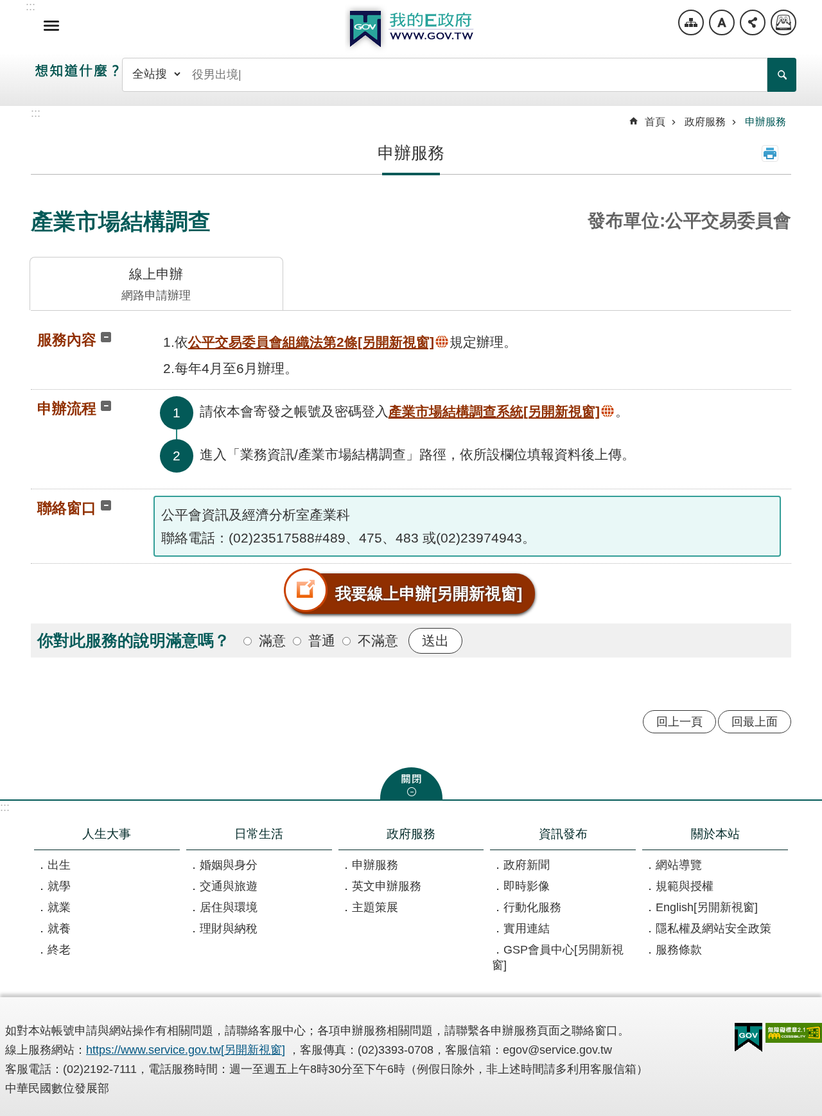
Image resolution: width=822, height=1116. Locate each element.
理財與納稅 (229, 928)
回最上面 (754, 721)
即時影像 (526, 886)
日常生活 (258, 833)
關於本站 (715, 833)
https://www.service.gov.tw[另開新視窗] (185, 1049)
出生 (59, 865)
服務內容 (66, 339)
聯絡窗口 (66, 508)
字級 (722, 22)
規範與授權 (684, 886)
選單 (51, 25)
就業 (59, 907)
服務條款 (679, 949)
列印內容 (770, 153)
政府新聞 (526, 865)
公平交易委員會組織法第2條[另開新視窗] (311, 342)
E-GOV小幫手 (783, 22)
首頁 (655, 121)
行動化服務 (532, 907)
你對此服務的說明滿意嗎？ (133, 640)
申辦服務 (765, 121)
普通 (321, 640)
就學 (59, 886)
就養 (59, 928)
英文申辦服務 (386, 886)
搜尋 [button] (781, 75)
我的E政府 (411, 29)
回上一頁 (679, 721)
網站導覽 (691, 22)
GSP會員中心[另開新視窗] (558, 957)
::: (5, 807)
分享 (752, 22)
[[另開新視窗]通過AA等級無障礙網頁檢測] (793, 1033)
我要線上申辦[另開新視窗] (428, 593)
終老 (59, 949)
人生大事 (106, 833)
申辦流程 (66, 408)
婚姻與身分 (229, 865)
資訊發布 (563, 833)
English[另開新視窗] (707, 907)
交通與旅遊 (229, 886)
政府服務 (705, 121)
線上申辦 (156, 284)
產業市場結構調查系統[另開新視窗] (494, 411)
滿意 (272, 640)
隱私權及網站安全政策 (713, 928)
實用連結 (526, 928)
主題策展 (375, 907)
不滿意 (378, 640)
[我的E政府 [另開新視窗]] (748, 1037)
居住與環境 (229, 907)
